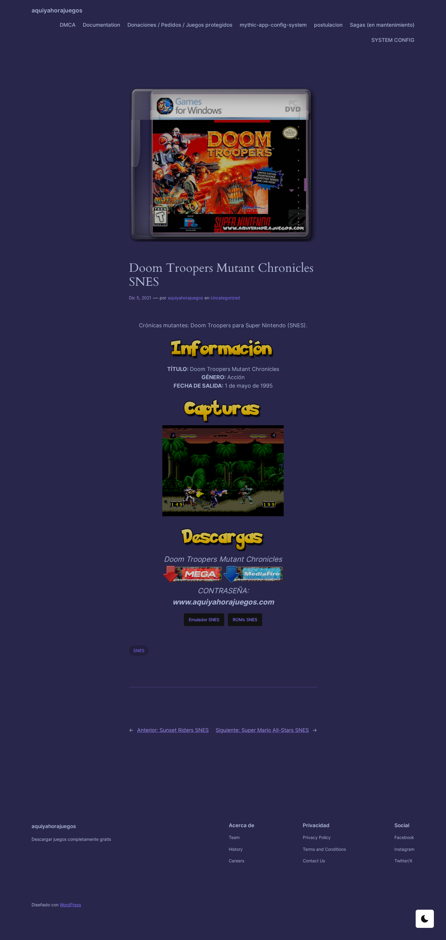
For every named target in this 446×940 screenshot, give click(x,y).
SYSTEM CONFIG (392, 40)
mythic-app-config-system (273, 25)
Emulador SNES (204, 619)
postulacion (328, 25)
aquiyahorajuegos (57, 10)
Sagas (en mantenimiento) (382, 25)
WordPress (70, 904)
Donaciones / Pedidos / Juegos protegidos (179, 25)
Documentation (101, 25)
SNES (138, 650)
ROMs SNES (245, 619)
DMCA (68, 25)
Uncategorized (225, 297)
